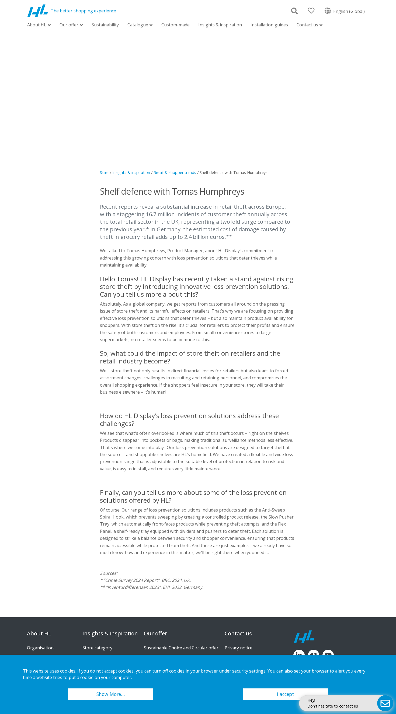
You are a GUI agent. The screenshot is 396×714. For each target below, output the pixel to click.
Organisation (40, 648)
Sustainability (105, 25)
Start (104, 172)
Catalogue (137, 25)
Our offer (69, 25)
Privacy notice (238, 648)
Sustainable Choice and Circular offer (181, 648)
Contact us (307, 25)
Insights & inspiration (220, 25)
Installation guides (269, 25)
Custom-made (175, 25)
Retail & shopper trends (175, 172)
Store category (97, 648)
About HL (36, 25)
